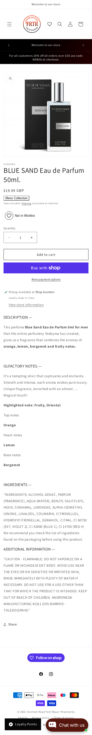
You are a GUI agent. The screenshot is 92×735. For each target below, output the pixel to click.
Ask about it (72, 717)
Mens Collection (16, 198)
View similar (46, 717)
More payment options (46, 279)
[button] (9, 24)
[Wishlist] (49, 24)
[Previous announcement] (9, 45)
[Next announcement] (83, 45)
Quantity (9, 228)
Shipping (26, 203)
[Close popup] (85, 677)
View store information (26, 305)
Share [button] (12, 624)
